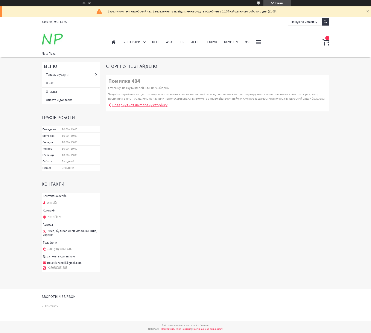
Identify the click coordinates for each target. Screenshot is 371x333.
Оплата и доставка (59, 100)
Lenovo (211, 42)
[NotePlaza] (72, 38)
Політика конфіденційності (207, 328)
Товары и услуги (57, 75)
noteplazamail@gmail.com (64, 263)
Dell (155, 42)
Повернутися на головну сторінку (139, 105)
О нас (49, 83)
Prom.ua (204, 325)
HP (182, 42)
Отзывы (51, 92)
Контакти (51, 306)
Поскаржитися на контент (176, 328)
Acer (195, 42)
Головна (113, 42)
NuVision (231, 42)
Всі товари (131, 42)
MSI (247, 42)
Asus (169, 42)
